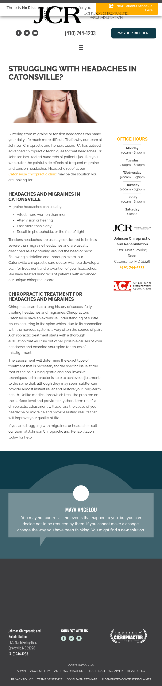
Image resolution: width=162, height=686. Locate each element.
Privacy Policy (22, 679)
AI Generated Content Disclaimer (126, 679)
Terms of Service (49, 679)
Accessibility (40, 670)
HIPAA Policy (136, 670)
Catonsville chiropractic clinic (32, 174)
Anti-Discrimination (68, 670)
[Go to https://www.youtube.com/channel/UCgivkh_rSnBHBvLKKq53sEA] (79, 639)
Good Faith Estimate (82, 679)
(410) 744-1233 (80, 33)
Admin (21, 670)
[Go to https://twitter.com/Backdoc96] (71, 639)
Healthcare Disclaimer (105, 670)
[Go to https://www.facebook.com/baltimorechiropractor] (63, 639)
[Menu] (81, 47)
